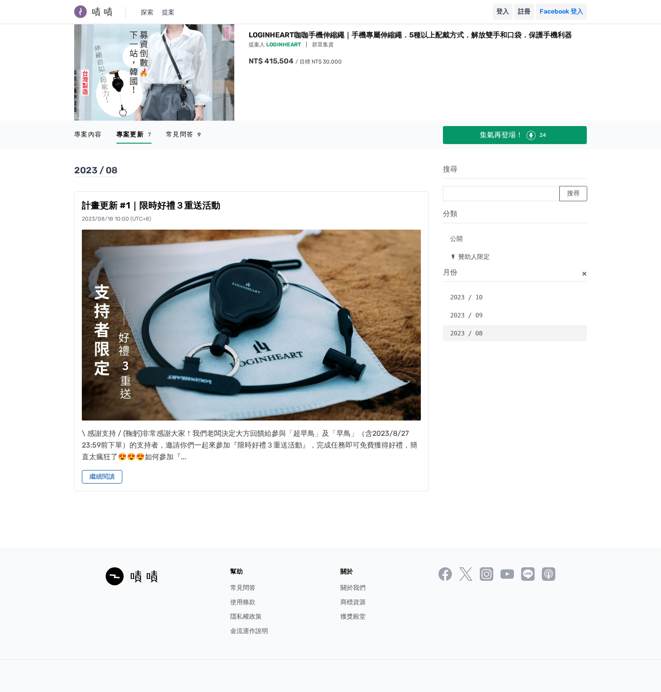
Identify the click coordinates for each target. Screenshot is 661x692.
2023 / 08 (466, 333)
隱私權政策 (246, 616)
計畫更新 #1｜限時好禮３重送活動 (151, 205)
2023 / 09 (466, 315)
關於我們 (353, 588)
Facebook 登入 (561, 11)
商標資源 (353, 602)
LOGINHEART (284, 44)
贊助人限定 (470, 256)
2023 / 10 (466, 297)
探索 (147, 12)
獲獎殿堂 (353, 616)
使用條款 (242, 602)
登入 (502, 11)
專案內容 (88, 134)
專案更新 (134, 134)
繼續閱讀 (102, 476)
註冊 (524, 11)
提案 (168, 12)
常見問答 (183, 134)
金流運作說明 (249, 631)
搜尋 (450, 169)
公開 (456, 238)
